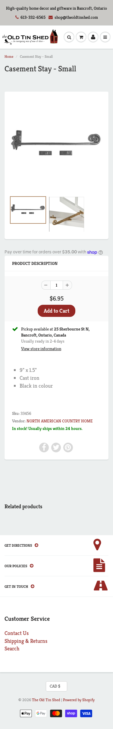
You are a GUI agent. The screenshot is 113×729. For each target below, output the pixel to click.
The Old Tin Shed (46, 699)
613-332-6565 (33, 17)
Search (12, 648)
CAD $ (55, 686)
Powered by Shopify (79, 699)
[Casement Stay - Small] (56, 145)
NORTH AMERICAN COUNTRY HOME (60, 421)
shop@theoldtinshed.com (76, 17)
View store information (41, 348)
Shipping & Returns (26, 640)
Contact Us (17, 633)
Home (9, 56)
